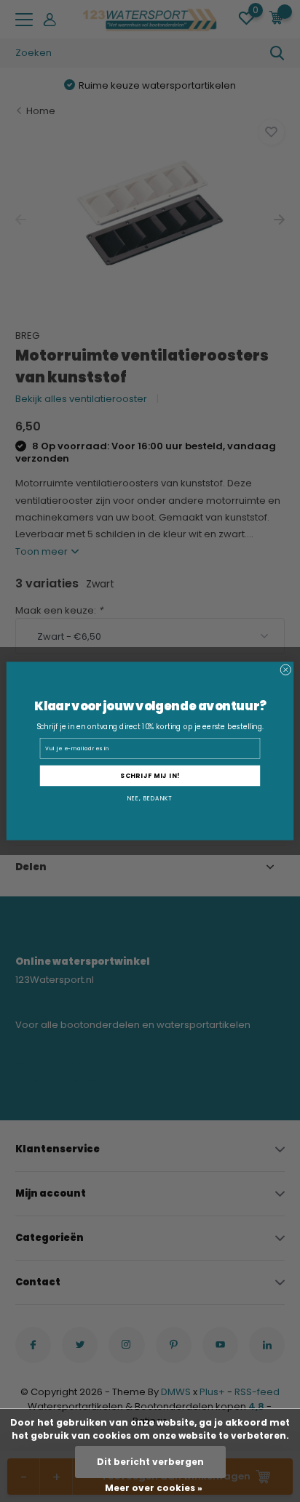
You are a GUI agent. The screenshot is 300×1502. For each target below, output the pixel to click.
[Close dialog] (286, 670)
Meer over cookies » (153, 1488)
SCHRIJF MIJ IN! (150, 775)
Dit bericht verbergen (150, 1461)
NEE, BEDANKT (149, 799)
